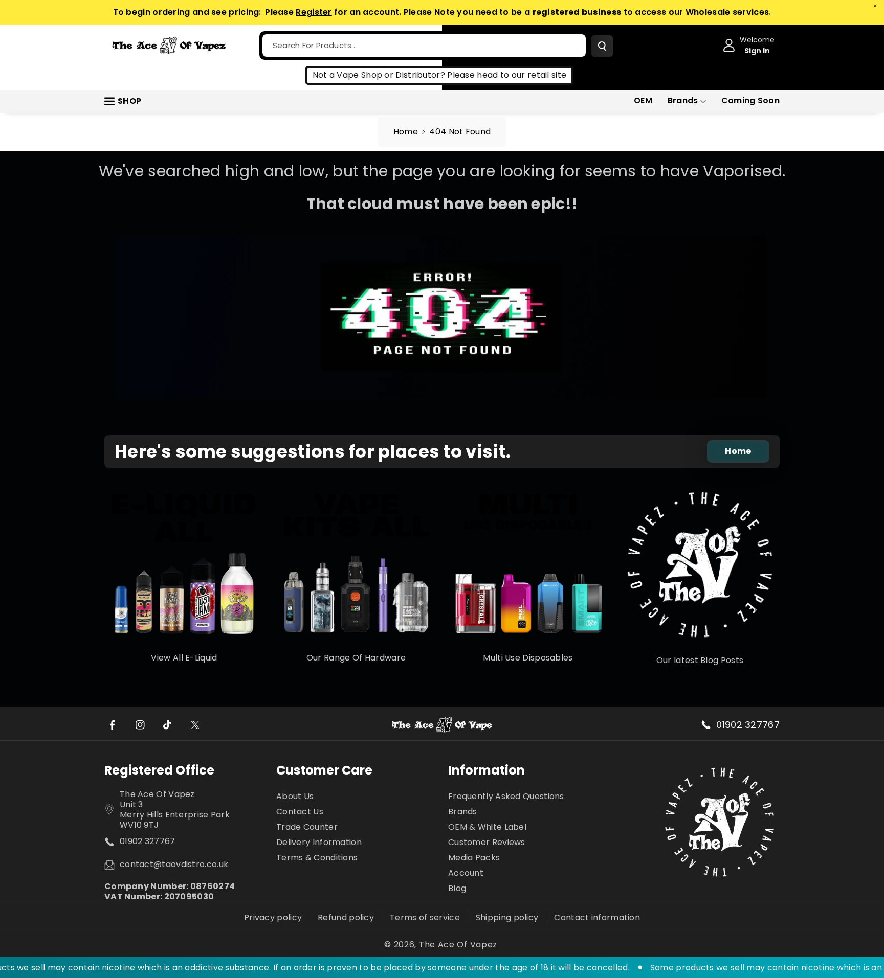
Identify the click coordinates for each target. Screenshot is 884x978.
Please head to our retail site (506, 75)
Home (405, 132)
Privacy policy (273, 917)
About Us (295, 796)
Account (465, 873)
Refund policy (346, 917)
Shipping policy (507, 917)
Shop (129, 101)
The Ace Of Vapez (458, 945)
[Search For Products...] (602, 46)
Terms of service (425, 917)
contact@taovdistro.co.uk (174, 864)
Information (486, 770)
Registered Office (159, 770)
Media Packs (474, 857)
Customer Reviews (486, 842)
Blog (457, 888)
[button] (687, 101)
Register (314, 12)
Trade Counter (307, 827)
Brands (683, 100)
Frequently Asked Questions (506, 796)
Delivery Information (319, 842)
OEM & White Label (487, 827)
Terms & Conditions (317, 857)
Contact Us (299, 811)
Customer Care (324, 770)
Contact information (597, 917)
